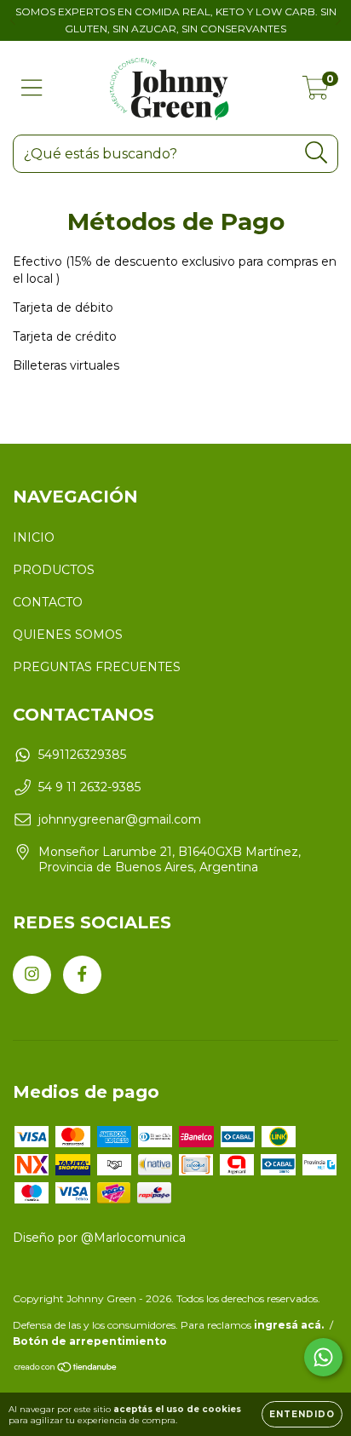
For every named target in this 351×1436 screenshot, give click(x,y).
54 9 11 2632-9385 (89, 787)
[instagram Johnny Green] (32, 975)
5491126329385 (82, 754)
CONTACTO (48, 602)
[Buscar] (316, 153)
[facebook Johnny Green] (82, 975)
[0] (316, 92)
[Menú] (32, 88)
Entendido (302, 1414)
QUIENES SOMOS (68, 634)
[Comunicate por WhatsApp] (323, 1357)
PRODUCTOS (54, 569)
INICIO (34, 537)
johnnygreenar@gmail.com (119, 819)
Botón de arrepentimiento (90, 1341)
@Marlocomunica (133, 1237)
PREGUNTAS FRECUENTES (97, 667)
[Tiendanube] (66, 1369)
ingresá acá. (289, 1324)
